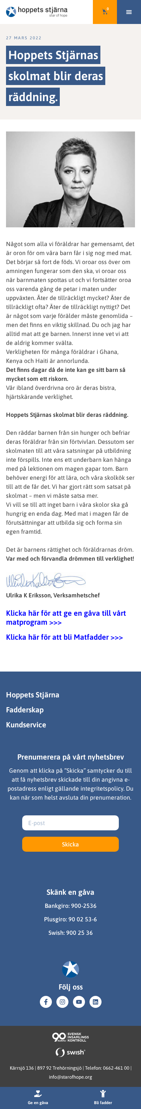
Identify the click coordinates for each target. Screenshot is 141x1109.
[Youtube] (79, 1002)
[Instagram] (62, 1002)
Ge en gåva (38, 1102)
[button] (128, 11)
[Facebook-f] (46, 1002)
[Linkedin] (95, 1002)
